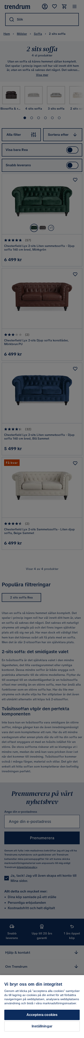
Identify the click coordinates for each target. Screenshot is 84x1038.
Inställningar (42, 1026)
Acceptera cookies (42, 1015)
